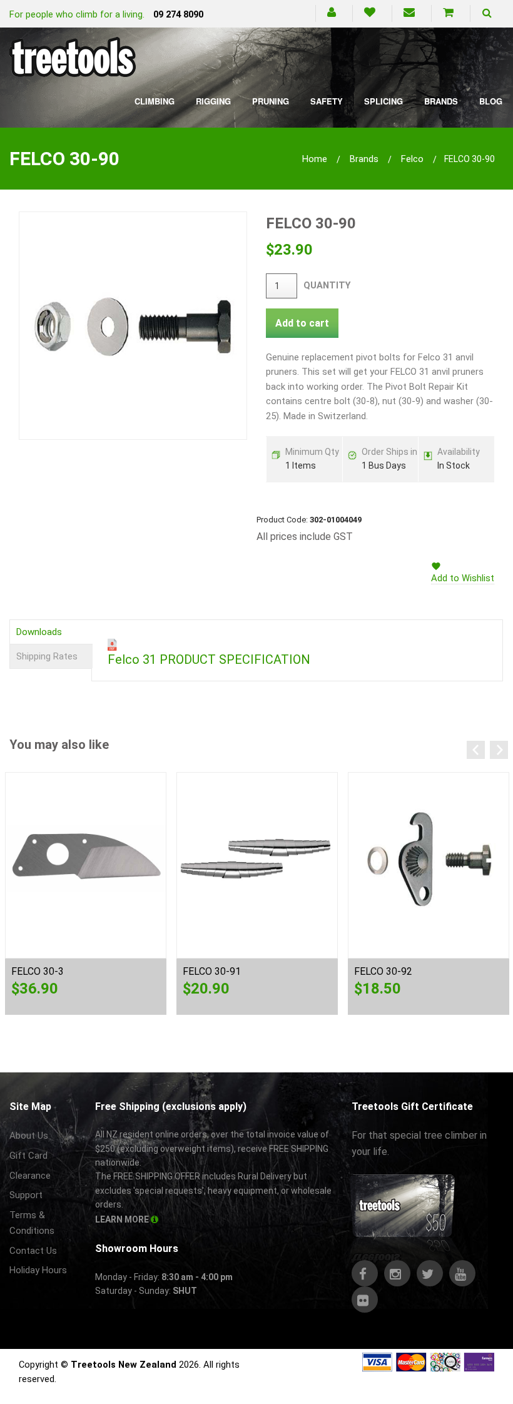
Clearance (30, 1175)
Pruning (270, 101)
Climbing (155, 101)
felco (412, 159)
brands (364, 159)
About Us (28, 1135)
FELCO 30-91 (212, 971)
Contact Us (33, 1250)
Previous (476, 750)
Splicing (383, 101)
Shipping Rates (47, 656)
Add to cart (302, 323)
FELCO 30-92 (383, 971)
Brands (441, 101)
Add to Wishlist (462, 578)
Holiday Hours (38, 1270)
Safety (326, 101)
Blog (490, 101)
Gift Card (28, 1155)
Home (314, 159)
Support (26, 1195)
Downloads (39, 632)
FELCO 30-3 (37, 971)
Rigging (213, 101)
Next (499, 750)
